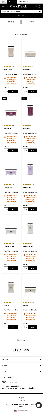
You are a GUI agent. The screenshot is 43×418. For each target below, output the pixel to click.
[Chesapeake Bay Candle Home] (23, 1)
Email (4, 381)
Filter (10, 22)
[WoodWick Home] (12, 1)
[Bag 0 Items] (39, 6)
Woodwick (5, 359)
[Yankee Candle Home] (3, 1)
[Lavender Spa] (11, 184)
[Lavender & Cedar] (11, 243)
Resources (5, 365)
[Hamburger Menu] (3, 6)
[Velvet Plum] (11, 125)
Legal (4, 371)
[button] (39, 405)
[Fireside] (11, 302)
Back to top (21, 340)
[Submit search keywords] (36, 6)
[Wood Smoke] (11, 66)
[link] (21, 16)
